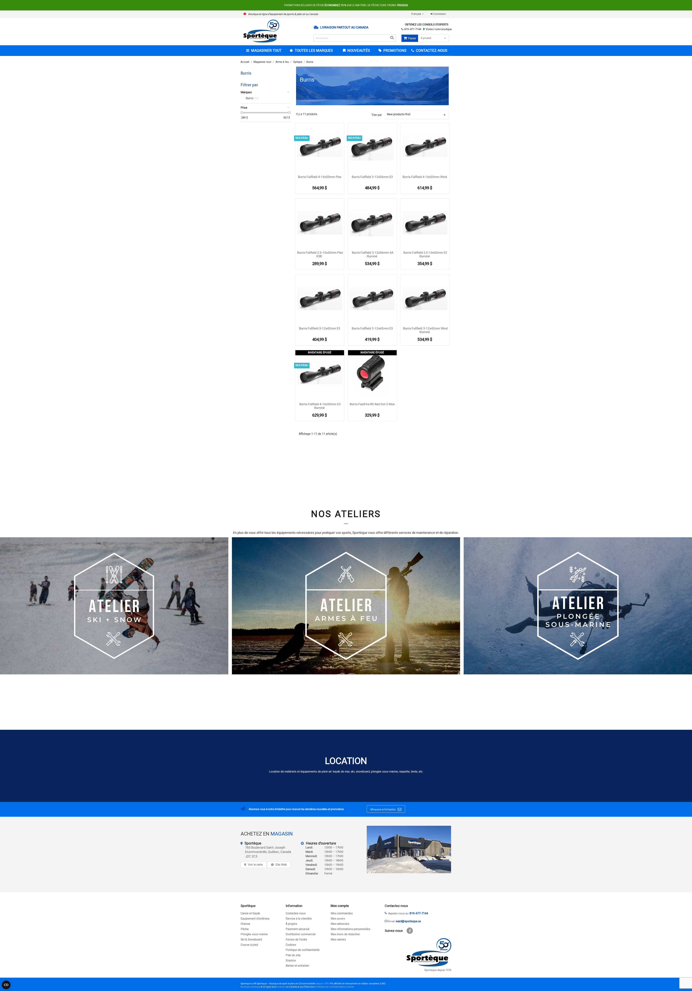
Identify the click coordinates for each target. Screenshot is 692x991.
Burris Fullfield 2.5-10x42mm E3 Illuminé (425, 254)
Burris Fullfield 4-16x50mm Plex (319, 177)
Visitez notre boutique (439, 29)
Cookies (291, 944)
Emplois (291, 960)
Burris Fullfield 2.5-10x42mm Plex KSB (320, 254)
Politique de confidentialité (303, 950)
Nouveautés (358, 50)
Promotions (394, 50)
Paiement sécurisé (297, 929)
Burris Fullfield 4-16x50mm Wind (425, 177)
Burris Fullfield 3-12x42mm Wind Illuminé (425, 330)
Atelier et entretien (297, 965)
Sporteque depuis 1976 (437, 970)
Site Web (281, 864)
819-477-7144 (412, 29)
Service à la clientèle (299, 918)
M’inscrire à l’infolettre (386, 809)
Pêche (245, 929)
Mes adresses (340, 924)
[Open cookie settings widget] (6, 985)
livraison (281, 986)
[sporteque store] (409, 849)
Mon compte (340, 906)
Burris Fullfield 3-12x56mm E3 (372, 177)
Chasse (245, 924)
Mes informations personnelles (350, 929)
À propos (291, 924)
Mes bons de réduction (345, 934)
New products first (417, 115)
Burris (246, 73)
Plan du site (293, 955)
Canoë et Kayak (250, 913)
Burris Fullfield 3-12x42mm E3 (319, 328)
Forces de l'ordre (296, 939)
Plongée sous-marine (254, 934)
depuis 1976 (322, 983)
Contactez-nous (296, 913)
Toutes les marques (314, 50)
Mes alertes (338, 939)
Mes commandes (342, 913)
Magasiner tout (266, 50)
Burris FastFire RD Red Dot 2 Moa (372, 404)
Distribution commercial (301, 934)
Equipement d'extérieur (255, 918)
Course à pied (249, 944)
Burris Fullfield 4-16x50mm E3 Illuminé (320, 406)
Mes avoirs (338, 918)
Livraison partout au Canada (344, 27)
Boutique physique (250, 986)
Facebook (410, 930)
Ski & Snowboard (251, 939)
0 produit (426, 38)
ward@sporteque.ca (408, 921)
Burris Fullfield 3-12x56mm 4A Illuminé (372, 254)
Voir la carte (255, 864)
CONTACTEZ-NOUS (431, 50)
